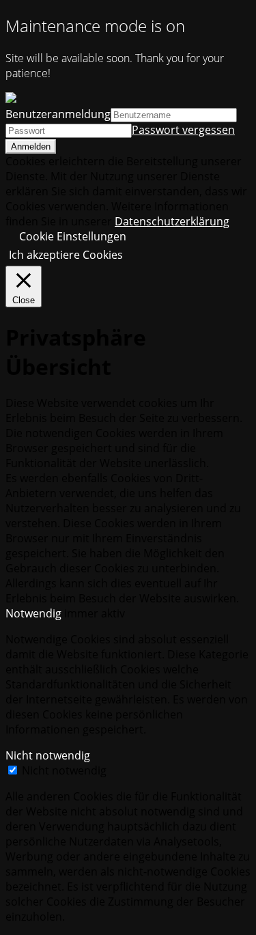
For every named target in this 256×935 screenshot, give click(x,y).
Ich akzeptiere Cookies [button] (66, 254)
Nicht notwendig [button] (47, 755)
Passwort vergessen (183, 129)
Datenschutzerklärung (172, 221)
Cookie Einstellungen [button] (72, 236)
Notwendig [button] (34, 613)
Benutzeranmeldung (58, 114)
